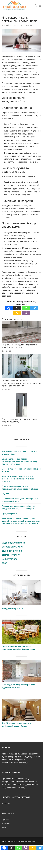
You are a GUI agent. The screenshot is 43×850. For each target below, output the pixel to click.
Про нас (5, 819)
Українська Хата (28, 841)
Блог (4, 827)
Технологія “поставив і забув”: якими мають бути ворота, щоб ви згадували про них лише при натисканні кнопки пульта (21, 521)
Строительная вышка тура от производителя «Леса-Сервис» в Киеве (20, 487)
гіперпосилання (17, 787)
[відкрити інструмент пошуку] (36, 5)
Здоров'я (29, 25)
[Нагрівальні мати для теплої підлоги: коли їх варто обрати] (21, 332)
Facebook (6, 803)
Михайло (7, 25)
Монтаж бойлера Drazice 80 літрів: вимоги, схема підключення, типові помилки (18, 479)
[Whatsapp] (26, 308)
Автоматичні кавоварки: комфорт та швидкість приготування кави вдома (18, 507)
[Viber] (26, 313)
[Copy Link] (17, 313)
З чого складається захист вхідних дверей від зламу (21, 470)
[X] (17, 308)
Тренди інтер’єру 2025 (12, 608)
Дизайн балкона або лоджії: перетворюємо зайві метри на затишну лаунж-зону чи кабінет (21, 383)
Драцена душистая (10, 513)
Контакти (6, 823)
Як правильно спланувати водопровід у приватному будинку (20, 499)
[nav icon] (40, 5)
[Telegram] (34, 308)
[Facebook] (9, 308)
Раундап (5, 494)
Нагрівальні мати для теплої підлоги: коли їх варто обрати (20, 346)
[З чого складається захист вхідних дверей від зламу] (21, 405)
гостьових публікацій (18, 762)
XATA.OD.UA (7, 784)
